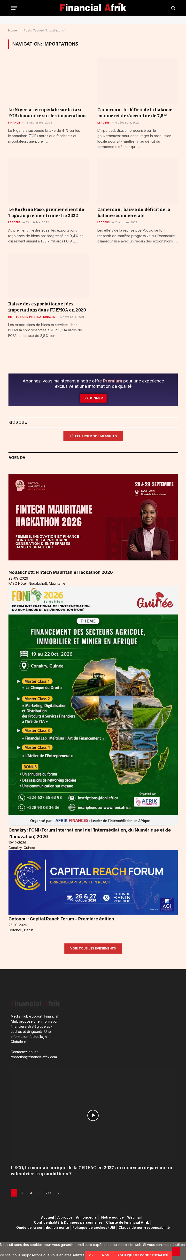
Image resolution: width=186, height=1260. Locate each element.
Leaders (103, 122)
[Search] (172, 7)
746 (49, 1193)
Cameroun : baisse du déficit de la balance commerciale (133, 212)
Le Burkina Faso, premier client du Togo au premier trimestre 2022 (46, 212)
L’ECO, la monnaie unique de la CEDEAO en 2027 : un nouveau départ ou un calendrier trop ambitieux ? (91, 1170)
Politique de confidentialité (142, 1255)
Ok (91, 1255)
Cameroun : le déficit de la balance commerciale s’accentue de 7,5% (134, 112)
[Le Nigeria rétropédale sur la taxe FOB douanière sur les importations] (48, 81)
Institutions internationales (31, 317)
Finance (14, 122)
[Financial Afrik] (93, 8)
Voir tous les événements (93, 948)
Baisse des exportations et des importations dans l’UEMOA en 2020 (47, 306)
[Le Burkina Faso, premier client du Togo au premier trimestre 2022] (48, 181)
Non (105, 1255)
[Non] (176, 1251)
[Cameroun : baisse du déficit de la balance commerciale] (137, 181)
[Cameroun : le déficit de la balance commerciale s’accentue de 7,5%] (137, 81)
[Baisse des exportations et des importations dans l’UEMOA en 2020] (48, 275)
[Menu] (14, 7)
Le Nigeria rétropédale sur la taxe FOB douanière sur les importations (47, 112)
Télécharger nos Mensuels (93, 436)
